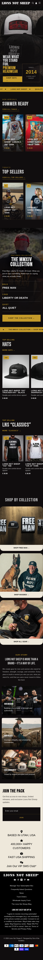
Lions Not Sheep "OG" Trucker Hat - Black (14, 392)
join (21, 817)
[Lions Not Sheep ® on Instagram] (21, 880)
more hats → (8, 350)
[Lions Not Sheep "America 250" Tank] (13, 133)
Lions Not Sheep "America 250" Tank (12, 142)
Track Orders (22, 897)
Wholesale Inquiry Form (22, 900)
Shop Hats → (11, 79)
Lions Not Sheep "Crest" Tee (35, 210)
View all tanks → (10, 109)
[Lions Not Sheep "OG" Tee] (12, 448)
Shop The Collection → (21, 318)
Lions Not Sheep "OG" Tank (10, 210)
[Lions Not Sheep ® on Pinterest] (25, 880)
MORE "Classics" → (11, 431)
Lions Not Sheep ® (15, 938)
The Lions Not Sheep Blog (21, 904)
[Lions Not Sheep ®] (16, 3)
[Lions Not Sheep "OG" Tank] (13, 201)
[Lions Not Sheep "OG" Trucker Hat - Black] (15, 371)
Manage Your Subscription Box (21, 886)
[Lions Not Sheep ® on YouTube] (28, 880)
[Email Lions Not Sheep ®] (15, 880)
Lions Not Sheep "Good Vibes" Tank (34, 142)
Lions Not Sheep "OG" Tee (11, 465)
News (21, 893)
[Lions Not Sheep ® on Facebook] (18, 880)
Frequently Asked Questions (21, 889)
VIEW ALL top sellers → (13, 177)
